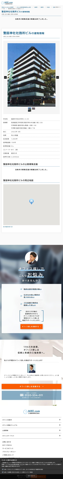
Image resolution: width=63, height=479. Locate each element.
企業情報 (5, 430)
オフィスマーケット (8, 435)
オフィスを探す (7, 420)
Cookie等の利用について (16, 464)
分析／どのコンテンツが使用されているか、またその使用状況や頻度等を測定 (23, 469)
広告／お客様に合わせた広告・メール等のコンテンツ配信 (18, 472)
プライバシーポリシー (9, 451)
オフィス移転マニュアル (9, 425)
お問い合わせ (6, 442)
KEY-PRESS (7, 445)
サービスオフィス (7, 448)
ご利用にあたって (8, 455)
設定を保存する (31, 475)
